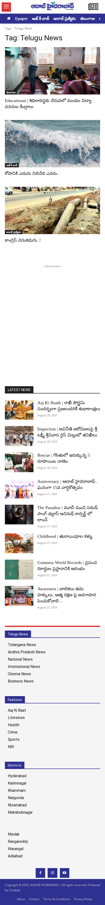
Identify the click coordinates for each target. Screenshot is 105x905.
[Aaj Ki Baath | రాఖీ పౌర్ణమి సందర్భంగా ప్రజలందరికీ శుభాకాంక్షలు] (19, 410)
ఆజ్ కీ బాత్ (11, 165)
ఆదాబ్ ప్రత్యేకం (13, 232)
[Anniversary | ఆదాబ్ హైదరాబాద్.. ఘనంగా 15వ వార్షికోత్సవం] (19, 488)
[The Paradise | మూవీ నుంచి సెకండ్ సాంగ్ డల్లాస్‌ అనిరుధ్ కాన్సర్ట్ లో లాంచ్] (19, 515)
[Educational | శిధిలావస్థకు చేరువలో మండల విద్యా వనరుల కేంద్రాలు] (52, 70)
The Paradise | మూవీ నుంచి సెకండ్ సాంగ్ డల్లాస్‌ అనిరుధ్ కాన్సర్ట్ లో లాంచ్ (67, 513)
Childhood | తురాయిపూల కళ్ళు (64, 536)
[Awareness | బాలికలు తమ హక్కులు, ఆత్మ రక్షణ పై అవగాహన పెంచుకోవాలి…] (19, 596)
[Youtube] (64, 873)
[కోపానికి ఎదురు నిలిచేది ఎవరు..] (52, 143)
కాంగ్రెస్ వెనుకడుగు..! (23, 240)
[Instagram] (52, 873)
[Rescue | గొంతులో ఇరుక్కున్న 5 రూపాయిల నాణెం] (19, 462)
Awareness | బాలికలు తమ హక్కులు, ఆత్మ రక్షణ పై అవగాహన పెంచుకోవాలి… (66, 594)
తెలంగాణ (10, 92)
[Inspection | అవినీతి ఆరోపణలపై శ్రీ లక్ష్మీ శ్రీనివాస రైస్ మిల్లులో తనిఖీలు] (19, 436)
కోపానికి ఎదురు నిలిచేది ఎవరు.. (32, 173)
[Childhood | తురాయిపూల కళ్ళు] (19, 543)
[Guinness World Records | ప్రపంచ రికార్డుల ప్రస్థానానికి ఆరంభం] (19, 570)
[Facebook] (40, 873)
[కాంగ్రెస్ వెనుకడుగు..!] (52, 210)
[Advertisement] (52, 321)
